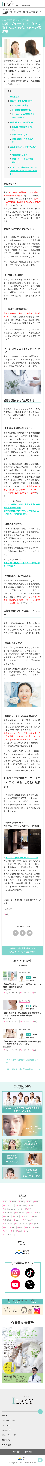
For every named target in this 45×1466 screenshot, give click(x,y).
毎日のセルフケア (19, 155)
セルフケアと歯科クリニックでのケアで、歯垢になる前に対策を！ (23, 170)
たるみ (7, 1216)
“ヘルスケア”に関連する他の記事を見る (22, 1061)
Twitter (16, 933)
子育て (33, 1205)
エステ (18, 1220)
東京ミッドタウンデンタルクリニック (22, 857)
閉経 (22, 1202)
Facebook (23, 933)
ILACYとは (6, 1445)
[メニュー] (41, 3)
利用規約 (16, 1452)
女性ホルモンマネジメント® (14, 1209)
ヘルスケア (25, 993)
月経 (29, 1202)
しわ (38, 1213)
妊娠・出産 (22, 1205)
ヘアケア (36, 1216)
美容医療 (8, 1220)
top (40, 1411)
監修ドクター (7, 1440)
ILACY (17, 951)
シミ (30, 1213)
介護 (28, 1227)
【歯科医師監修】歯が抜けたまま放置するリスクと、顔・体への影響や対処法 (22, 1014)
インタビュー (9, 1235)
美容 (29, 1209)
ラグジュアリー (30, 1220)
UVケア (26, 1216)
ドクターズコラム (24, 972)
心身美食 (35, 1224)
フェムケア (22, 1145)
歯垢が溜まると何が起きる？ (22, 122)
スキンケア (20, 1213)
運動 (12, 1227)
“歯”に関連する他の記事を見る (19, 1069)
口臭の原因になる (19, 134)
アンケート (29, 1231)
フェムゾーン (9, 1205)
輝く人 (4, 1416)
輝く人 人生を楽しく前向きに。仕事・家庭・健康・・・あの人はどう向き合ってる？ (22, 1125)
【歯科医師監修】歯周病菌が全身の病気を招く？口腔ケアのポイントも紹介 (22, 1042)
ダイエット (8, 1213)
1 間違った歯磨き (20, 105)
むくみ (16, 1216)
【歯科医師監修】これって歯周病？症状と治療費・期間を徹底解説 (22, 985)
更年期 (13, 1202)
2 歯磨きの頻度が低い (22, 110)
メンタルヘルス (22, 1224)
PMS (37, 1202)
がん (6, 1231)
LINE (30, 933)
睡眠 (20, 1227)
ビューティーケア (22, 1173)
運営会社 (28, 1452)
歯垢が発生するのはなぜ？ (21, 101)
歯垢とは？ (14, 96)
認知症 (37, 1227)
